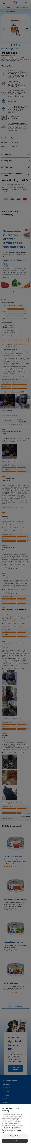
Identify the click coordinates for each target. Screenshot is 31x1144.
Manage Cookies (15, 1136)
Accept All (15, 1141)
